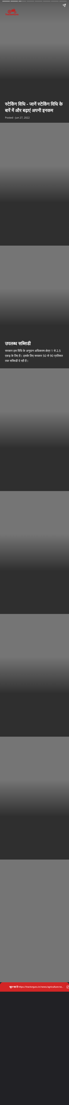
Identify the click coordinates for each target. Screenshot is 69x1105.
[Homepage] (34, 12)
